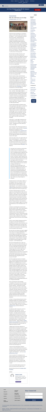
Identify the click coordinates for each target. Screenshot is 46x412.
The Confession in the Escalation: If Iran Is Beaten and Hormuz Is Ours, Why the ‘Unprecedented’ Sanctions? (33, 46)
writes (23, 144)
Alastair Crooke (13, 19)
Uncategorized (33, 96)
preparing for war (12, 305)
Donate (5, 396)
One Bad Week (33, 30)
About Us (5, 391)
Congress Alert (33, 87)
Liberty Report (17, 400)
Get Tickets (37, 9)
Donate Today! (33, 101)
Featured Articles (12, 15)
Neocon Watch (33, 90)
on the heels (19, 86)
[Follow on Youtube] (43, 5)
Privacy (3, 408)
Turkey (10, 187)
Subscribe (25, 2)
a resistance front (23, 130)
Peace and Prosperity (17, 394)
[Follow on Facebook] (39, 5)
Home (5, 389)
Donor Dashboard (6, 401)
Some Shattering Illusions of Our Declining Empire (33, 55)
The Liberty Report (34, 95)
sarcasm (25, 128)
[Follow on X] (41, 5)
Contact (20, 2)
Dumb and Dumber (34, 27)
